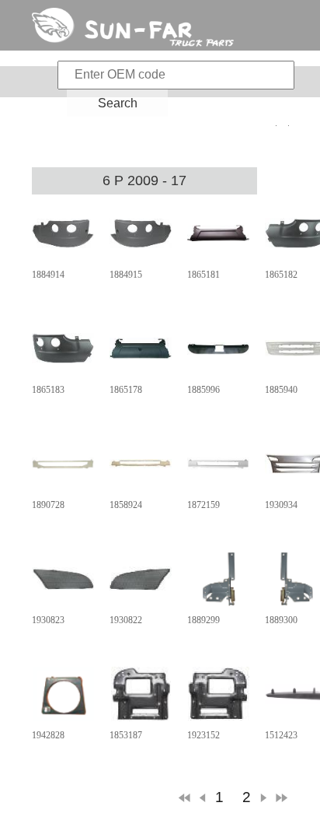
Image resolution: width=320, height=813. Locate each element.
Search (117, 103)
